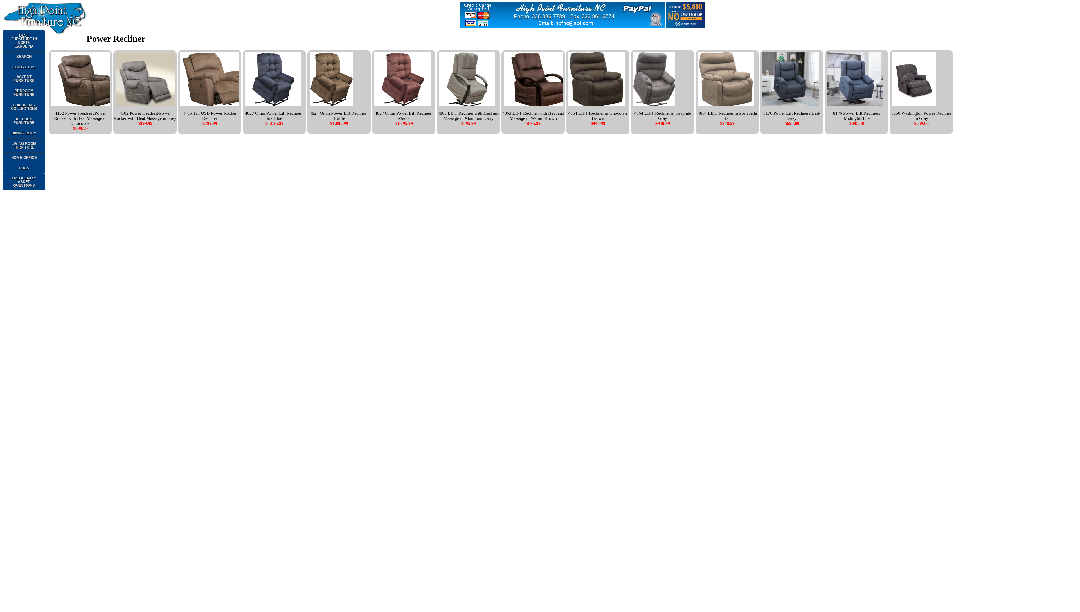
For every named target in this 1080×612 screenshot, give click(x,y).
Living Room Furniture (24, 145)
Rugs (24, 168)
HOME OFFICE (24, 158)
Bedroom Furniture (24, 93)
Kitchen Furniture (24, 121)
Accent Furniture (24, 79)
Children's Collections (24, 107)
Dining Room (24, 133)
